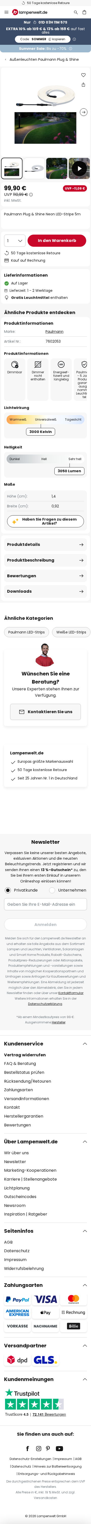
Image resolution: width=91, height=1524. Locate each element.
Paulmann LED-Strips (26, 632)
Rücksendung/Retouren (27, 1081)
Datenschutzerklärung (45, 1004)
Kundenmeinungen (29, 1379)
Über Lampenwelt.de (31, 1141)
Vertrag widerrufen (25, 1055)
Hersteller (58, 1022)
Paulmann (54, 331)
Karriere (12, 1179)
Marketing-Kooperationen (30, 1170)
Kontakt (12, 1107)
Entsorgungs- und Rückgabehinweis (46, 1474)
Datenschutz (17, 1251)
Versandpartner (25, 1345)
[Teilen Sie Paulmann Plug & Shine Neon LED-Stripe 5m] (83, 84)
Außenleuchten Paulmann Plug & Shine (44, 59)
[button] (11, 168)
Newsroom (15, 1205)
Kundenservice (23, 1043)
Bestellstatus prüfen (24, 1072)
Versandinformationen (26, 1099)
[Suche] (76, 12)
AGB (8, 1242)
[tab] (45, 1084)
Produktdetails (23, 544)
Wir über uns (16, 1153)
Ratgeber (37, 1214)
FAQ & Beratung (20, 1063)
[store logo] (32, 12)
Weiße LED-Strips (71, 632)
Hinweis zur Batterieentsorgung (58, 1466)
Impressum (15, 1260)
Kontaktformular (70, 993)
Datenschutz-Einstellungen (30, 1459)
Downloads (19, 591)
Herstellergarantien (23, 1116)
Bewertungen (21, 576)
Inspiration (14, 1214)
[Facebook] (30, 1448)
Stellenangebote (40, 1179)
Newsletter (15, 1162)
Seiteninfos (18, 1230)
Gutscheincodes (20, 1197)
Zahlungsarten (18, 1090)
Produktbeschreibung (30, 560)
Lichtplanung (17, 1188)
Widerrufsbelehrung (24, 1268)
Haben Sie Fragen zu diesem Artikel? (49, 521)
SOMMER (42, 39)
